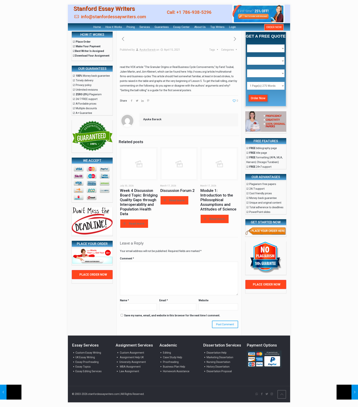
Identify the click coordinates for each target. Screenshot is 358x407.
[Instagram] (272, 394)
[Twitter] (267, 394)
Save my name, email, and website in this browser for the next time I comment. (172, 315)
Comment (127, 258)
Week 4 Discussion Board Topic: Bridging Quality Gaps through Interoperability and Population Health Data (139, 202)
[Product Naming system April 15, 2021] (347, 392)
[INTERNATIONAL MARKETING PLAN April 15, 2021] (10, 392)
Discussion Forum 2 (177, 190)
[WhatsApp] (257, 394)
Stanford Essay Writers (104, 8)
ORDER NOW (274, 27)
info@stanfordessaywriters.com (113, 16)
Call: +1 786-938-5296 (189, 12)
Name (124, 300)
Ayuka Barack (147, 49)
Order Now (258, 98)
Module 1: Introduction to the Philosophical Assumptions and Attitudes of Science (218, 199)
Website (203, 300)
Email (163, 300)
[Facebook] (262, 394)
